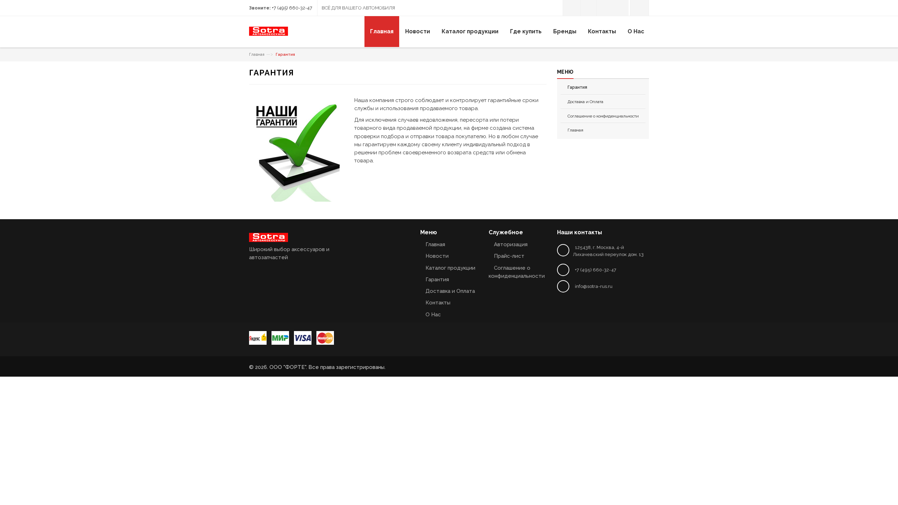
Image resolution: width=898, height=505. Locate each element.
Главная (256, 54)
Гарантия (437, 279)
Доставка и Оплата (585, 101)
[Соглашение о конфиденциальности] (604, 8)
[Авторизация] (571, 8)
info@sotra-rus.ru (593, 286)
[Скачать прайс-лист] (588, 8)
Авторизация (511, 244)
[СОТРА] (268, 34)
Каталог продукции (450, 268)
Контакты (437, 302)
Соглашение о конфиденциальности (603, 116)
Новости (437, 256)
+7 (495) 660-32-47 (292, 8)
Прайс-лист (509, 256)
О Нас (433, 314)
